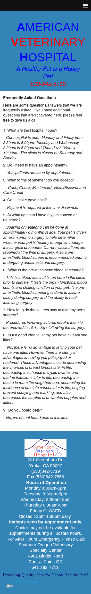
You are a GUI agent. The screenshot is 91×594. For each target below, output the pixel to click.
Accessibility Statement (26, 581)
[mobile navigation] (83, 6)
